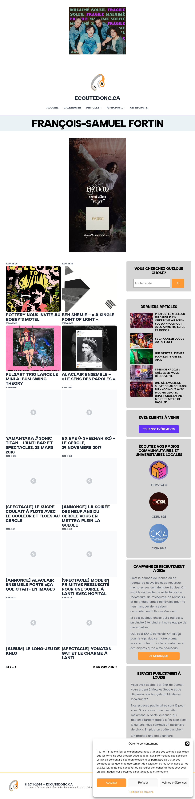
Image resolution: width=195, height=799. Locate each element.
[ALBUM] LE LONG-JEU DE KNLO (33, 651)
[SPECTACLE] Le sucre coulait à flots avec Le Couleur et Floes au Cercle (33, 514)
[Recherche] (178, 283)
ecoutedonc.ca (97, 98)
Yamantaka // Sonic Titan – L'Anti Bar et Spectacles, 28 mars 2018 (29, 445)
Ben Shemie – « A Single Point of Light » (88, 317)
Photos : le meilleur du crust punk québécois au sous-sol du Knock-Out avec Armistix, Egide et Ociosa (170, 322)
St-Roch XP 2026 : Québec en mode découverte (167, 373)
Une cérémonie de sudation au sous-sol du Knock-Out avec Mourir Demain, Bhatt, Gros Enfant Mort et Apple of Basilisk (171, 392)
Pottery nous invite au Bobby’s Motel (33, 317)
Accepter (111, 782)
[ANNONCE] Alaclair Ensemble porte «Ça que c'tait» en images (30, 584)
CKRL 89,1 (159, 516)
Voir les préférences (174, 782)
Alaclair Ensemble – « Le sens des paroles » (88, 376)
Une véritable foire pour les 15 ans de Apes (169, 357)
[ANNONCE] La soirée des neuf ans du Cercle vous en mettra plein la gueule (86, 516)
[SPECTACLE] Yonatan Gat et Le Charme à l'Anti (87, 653)
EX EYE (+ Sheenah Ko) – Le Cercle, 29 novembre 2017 (88, 443)
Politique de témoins (141, 791)
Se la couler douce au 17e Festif (169, 340)
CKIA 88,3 (159, 548)
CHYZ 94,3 (159, 485)
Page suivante (105, 666)
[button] (187, 744)
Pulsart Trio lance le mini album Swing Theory (32, 379)
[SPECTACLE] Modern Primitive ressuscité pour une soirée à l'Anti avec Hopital (85, 587)
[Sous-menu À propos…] (124, 108)
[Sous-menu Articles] (100, 108)
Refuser (143, 782)
